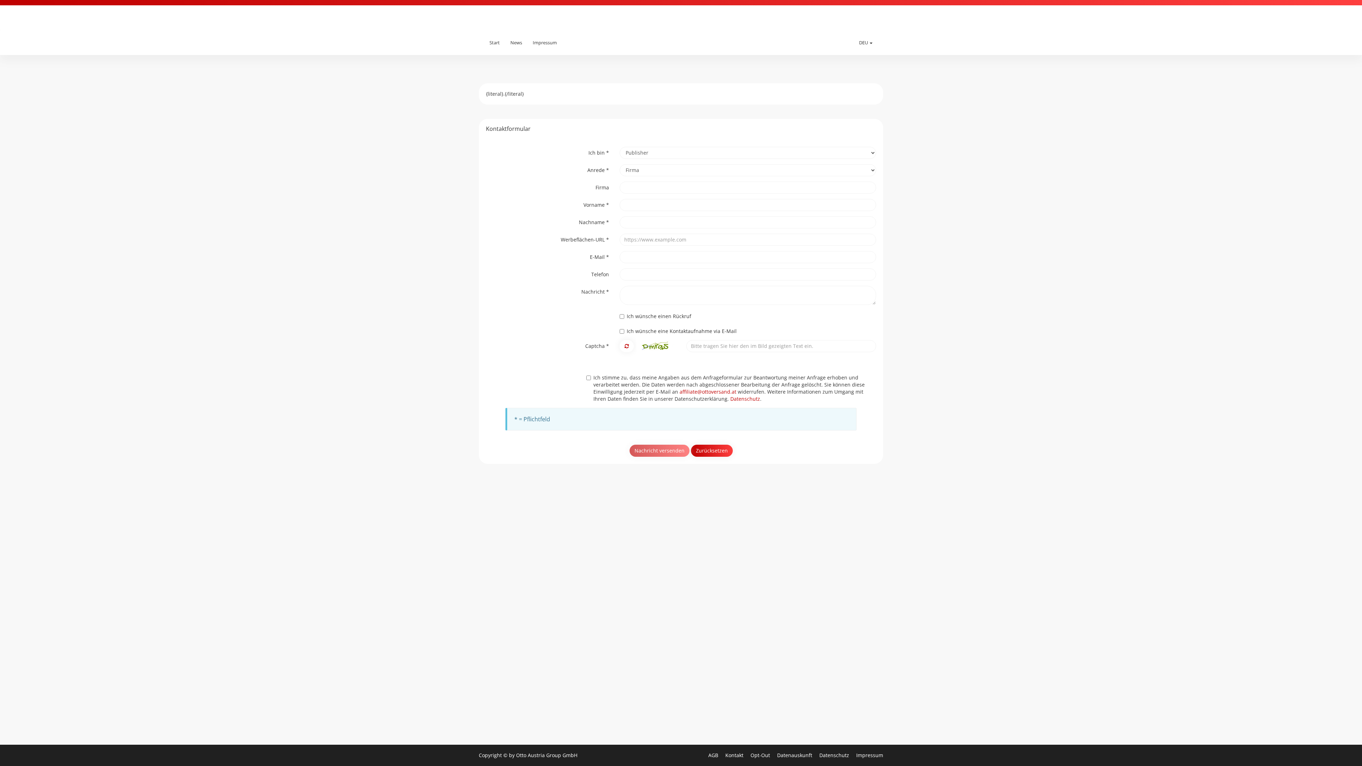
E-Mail (599, 257)
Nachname (594, 222)
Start (494, 42)
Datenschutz (745, 398)
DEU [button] (864, 42)
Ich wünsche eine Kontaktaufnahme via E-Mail (682, 331)
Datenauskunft (795, 755)
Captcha (597, 346)
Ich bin (598, 152)
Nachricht (595, 291)
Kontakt (735, 755)
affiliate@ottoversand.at (708, 391)
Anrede (598, 170)
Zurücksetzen (712, 450)
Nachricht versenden (660, 450)
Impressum (545, 42)
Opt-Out (761, 755)
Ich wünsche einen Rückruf (659, 316)
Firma (602, 187)
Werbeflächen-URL (585, 239)
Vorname (596, 204)
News (516, 42)
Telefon (600, 274)
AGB (714, 755)
